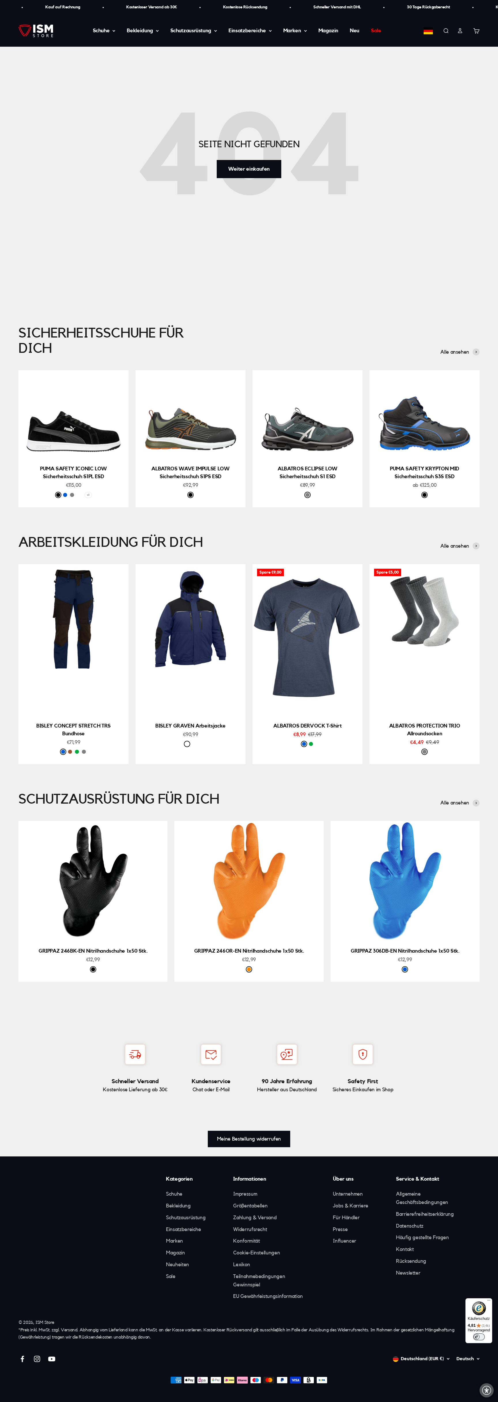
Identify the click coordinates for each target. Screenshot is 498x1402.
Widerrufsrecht (250, 1229)
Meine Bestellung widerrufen (249, 1138)
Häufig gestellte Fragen (422, 1237)
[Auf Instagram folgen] (37, 1359)
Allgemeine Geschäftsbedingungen (422, 1198)
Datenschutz (409, 1225)
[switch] (479, 1336)
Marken (292, 30)
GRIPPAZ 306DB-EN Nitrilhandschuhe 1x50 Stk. (405, 950)
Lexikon (241, 1264)
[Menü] (488, 1301)
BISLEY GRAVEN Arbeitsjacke (190, 725)
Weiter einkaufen (249, 169)
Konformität (246, 1240)
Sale (376, 30)
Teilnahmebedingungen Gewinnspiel (259, 1280)
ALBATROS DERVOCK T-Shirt (307, 725)
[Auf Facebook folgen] (22, 1359)
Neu (354, 30)
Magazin (328, 30)
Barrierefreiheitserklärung (425, 1214)
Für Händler (346, 1217)
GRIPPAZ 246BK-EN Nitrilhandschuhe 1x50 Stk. (93, 950)
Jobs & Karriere (350, 1205)
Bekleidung (140, 30)
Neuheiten (177, 1264)
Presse (340, 1229)
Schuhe (101, 30)
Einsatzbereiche (247, 30)
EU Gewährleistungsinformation (268, 1296)
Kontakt (405, 1249)
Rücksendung (411, 1261)
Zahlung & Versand (254, 1217)
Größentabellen (250, 1205)
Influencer (344, 1240)
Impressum (245, 1193)
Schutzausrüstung (190, 30)
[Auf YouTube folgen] (52, 1359)
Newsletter (408, 1272)
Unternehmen (348, 1193)
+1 (88, 494)
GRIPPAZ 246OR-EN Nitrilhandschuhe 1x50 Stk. (249, 950)
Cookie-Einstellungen (256, 1252)
